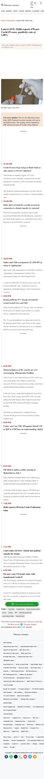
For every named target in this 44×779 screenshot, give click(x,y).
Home (3, 11)
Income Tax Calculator (9, 689)
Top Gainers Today (36, 668)
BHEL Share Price (26, 653)
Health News (24, 728)
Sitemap (35, 744)
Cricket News (31, 721)
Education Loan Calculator (10, 699)
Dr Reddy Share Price (9, 656)
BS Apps (12, 747)
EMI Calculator (7, 692)
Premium (9, 11)
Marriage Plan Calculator (28, 699)
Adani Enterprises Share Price (28, 646)
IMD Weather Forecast (17, 671)
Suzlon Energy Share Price (10, 646)
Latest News (6, 718)
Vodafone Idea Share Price (25, 656)
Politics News (15, 731)
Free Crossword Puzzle (9, 710)
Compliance (6, 744)
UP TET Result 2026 (9, 678)
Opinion (16, 728)
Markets (28, 11)
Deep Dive (6, 671)
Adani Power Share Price (10, 650)
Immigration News (20, 721)
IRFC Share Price (24, 650)
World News (30, 724)
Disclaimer (6, 740)
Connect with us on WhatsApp (24, 604)
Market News (26, 718)
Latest (15, 11)
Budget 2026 (24, 731)
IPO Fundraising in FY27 (10, 674)
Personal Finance (8, 724)
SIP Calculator (18, 692)
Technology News (19, 724)
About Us (16, 737)
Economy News (34, 728)
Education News (7, 728)
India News (11, 20)
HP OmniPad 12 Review (23, 678)
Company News (16, 718)
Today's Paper (7, 737)
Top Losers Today (23, 668)
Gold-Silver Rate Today (9, 668)
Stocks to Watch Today (22, 664)
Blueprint (35, 11)
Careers (5, 747)
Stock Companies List (9, 707)
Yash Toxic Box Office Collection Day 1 (14, 681)
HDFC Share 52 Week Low (34, 681)
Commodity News (8, 721)
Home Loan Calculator (23, 696)
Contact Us (15, 744)
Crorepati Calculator (24, 689)
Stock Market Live (8, 664)
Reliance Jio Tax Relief (26, 674)
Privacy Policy (30, 737)
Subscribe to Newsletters (24, 707)
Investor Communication (18, 740)
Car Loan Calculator (9, 696)
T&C (22, 737)
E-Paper (21, 11)
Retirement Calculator (31, 692)
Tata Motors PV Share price (11, 653)
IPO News (35, 718)
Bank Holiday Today (36, 664)
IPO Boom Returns (31, 671)
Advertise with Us (25, 744)
